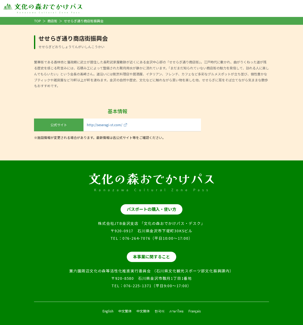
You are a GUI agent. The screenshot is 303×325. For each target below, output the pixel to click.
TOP (37, 20)
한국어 (159, 311)
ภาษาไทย (176, 311)
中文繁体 (125, 311)
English (107, 311)
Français (194, 311)
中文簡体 (143, 311)
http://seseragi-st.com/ (104, 124)
